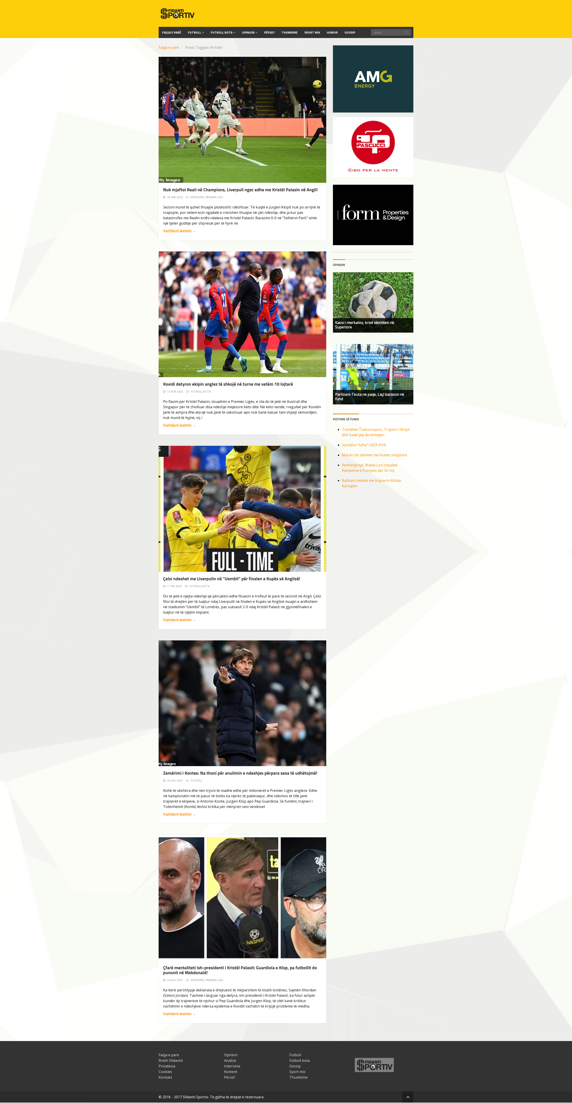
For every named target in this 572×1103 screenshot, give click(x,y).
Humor (332, 32)
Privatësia (167, 1066)
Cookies (165, 1071)
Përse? (269, 32)
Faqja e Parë (171, 32)
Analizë (230, 1060)
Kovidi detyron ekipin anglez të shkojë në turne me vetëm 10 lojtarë (228, 383)
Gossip (350, 32)
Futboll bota (221, 32)
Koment (230, 1071)
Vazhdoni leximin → (179, 230)
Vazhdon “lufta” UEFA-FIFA (364, 444)
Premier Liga (214, 197)
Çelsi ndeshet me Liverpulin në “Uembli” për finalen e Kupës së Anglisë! (231, 578)
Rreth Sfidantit (171, 1060)
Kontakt (165, 1077)
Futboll (194, 32)
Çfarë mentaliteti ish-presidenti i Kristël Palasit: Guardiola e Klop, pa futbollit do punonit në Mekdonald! (240, 970)
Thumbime (290, 32)
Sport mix (312, 32)
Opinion (248, 32)
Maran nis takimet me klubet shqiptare (374, 455)
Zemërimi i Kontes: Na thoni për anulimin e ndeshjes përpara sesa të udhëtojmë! (240, 772)
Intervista (232, 1066)
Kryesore (197, 197)
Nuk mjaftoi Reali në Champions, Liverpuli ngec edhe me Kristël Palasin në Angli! (240, 189)
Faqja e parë (169, 47)
